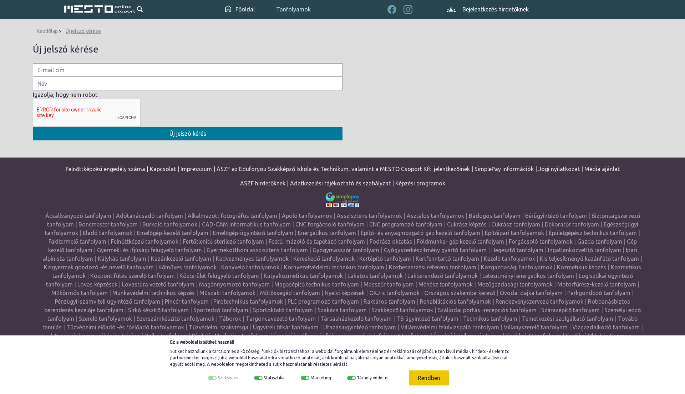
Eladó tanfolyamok (107, 233)
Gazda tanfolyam (599, 241)
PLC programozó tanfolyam (323, 301)
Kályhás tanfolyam (122, 258)
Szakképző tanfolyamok (402, 310)
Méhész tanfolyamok (445, 284)
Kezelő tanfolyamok (509, 258)
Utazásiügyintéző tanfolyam (359, 327)
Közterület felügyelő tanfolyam (219, 276)
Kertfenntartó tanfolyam (447, 258)
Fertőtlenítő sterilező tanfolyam (223, 241)
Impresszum (196, 169)
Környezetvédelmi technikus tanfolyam (334, 267)
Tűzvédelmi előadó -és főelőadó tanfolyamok (125, 327)
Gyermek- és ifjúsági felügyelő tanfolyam (149, 250)
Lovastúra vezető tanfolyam (158, 284)
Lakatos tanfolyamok (375, 276)
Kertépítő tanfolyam (385, 258)
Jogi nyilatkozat (559, 169)
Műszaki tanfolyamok (227, 293)
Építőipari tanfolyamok (514, 233)
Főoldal (244, 9)
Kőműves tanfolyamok (187, 267)
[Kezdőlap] (100, 9)
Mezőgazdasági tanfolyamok (515, 284)
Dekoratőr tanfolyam (572, 224)
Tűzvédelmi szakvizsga (218, 327)
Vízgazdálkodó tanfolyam (606, 327)
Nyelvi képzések (345, 293)
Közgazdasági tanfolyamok (516, 267)
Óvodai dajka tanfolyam (531, 293)
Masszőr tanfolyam (389, 284)
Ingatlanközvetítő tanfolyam (584, 250)
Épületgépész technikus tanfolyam (593, 233)
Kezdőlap (47, 31)
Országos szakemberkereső (459, 293)
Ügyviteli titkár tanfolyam (286, 327)
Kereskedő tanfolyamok (324, 258)
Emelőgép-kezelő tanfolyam (172, 233)
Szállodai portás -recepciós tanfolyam (488, 310)
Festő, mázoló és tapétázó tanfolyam (317, 241)
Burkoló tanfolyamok (169, 224)
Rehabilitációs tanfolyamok (455, 301)
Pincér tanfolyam (187, 301)
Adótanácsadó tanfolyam (149, 216)
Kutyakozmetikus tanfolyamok (303, 276)
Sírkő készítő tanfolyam (158, 310)
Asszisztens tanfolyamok (369, 216)
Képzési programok (420, 183)
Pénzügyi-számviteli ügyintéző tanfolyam (107, 301)
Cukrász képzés (467, 224)
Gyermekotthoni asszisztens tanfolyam (257, 250)
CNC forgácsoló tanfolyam (330, 224)
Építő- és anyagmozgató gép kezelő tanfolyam (420, 233)
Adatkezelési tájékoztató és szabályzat (340, 183)
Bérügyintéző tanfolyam (556, 216)
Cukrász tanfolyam (515, 224)
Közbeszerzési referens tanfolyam (432, 267)
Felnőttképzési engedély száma (105, 169)
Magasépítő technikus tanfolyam (317, 284)
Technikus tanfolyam (490, 318)
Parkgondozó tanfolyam (598, 293)
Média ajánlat (602, 169)
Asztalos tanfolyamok (435, 216)
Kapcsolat (163, 169)
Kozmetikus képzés (581, 267)
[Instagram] (408, 8)
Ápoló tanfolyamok (307, 216)
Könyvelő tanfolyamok (250, 267)
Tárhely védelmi (373, 377)
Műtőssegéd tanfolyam (290, 293)
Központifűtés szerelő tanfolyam (132, 276)
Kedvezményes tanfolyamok (252, 258)
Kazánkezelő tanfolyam (181, 258)
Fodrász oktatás (391, 241)
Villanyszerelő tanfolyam (536, 327)
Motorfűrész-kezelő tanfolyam (596, 284)
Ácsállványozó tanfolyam (78, 216)
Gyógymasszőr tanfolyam (346, 250)
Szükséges (228, 377)
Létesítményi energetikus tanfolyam (528, 276)
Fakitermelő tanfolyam (77, 241)
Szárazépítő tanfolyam (570, 310)
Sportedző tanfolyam (220, 310)
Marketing (320, 377)
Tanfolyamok (293, 9)
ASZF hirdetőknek (262, 183)
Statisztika (274, 377)
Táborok (230, 318)
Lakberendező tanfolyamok (442, 276)
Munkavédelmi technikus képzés (153, 293)
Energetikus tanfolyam (327, 233)
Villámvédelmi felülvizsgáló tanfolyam (450, 327)
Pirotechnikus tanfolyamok (248, 301)
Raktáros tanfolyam (389, 301)
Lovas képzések (97, 284)
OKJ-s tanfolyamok (394, 293)
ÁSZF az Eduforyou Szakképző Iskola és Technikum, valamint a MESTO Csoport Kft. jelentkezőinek (343, 169)
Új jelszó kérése (83, 31)
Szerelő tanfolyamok (105, 318)
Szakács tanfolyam (342, 310)
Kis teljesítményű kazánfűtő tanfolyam (589, 258)
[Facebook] (391, 8)
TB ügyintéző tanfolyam (427, 318)
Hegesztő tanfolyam (517, 250)
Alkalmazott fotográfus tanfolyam (232, 216)
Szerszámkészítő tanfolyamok (175, 318)
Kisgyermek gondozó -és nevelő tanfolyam (99, 267)
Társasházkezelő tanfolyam (356, 318)
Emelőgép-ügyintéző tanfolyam (253, 233)
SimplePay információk (504, 169)
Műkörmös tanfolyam (79, 293)
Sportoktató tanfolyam (283, 310)
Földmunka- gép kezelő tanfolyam (460, 241)
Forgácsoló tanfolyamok (541, 241)
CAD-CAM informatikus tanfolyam (247, 224)
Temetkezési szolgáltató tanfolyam (567, 318)
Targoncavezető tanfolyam (281, 318)
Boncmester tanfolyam (108, 224)
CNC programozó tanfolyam (405, 224)
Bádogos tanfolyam (495, 216)
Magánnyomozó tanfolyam (234, 284)
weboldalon (222, 364)
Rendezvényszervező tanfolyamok (539, 301)
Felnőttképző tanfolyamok (144, 241)
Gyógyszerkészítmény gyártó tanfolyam (435, 250)
